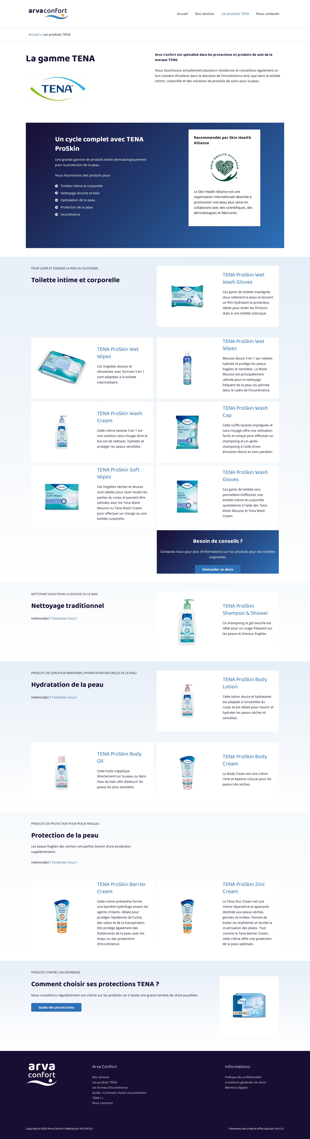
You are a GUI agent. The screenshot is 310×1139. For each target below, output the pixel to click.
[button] (56, 1007)
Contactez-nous (63, 618)
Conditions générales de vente (245, 1082)
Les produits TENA (104, 1082)
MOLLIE (279, 1128)
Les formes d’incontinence (110, 1087)
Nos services (100, 1077)
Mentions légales (236, 1087)
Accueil (34, 34)
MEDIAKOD (86, 1128)
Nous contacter (102, 1103)
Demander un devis (217, 569)
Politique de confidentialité (243, 1077)
